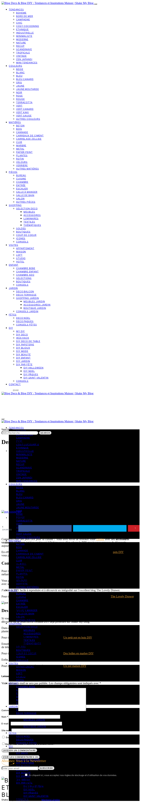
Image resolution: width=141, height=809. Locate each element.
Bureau (21, 175)
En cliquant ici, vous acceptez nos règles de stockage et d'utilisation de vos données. (73, 775)
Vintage (21, 56)
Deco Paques (25, 321)
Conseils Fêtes (26, 324)
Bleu (19, 75)
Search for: (7, 429)
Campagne (23, 19)
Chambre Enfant (27, 271)
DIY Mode (22, 351)
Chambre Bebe (25, 268)
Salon (20, 198)
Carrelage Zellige (28, 138)
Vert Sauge (24, 115)
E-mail (5, 723)
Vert (19, 105)
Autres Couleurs (28, 119)
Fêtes (13, 314)
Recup (20, 46)
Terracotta (24, 102)
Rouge (20, 99)
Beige (19, 69)
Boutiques (23, 231)
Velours (22, 162)
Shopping (15, 205)
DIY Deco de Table (28, 341)
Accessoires (32, 215)
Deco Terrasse (26, 294)
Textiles (29, 221)
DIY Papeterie (25, 344)
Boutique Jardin (35, 308)
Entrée (21, 185)
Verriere (22, 165)
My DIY (20, 331)
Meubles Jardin (34, 301)
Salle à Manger (26, 192)
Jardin (13, 288)
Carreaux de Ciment (30, 135)
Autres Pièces (25, 201)
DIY (11, 328)
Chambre (22, 182)
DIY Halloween (34, 367)
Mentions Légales (50, 799)
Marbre (21, 145)
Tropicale (23, 52)
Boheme (21, 12)
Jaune (20, 85)
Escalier (22, 188)
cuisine (100, 539)
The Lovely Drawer (122, 596)
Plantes (22, 155)
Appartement (25, 248)
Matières (15, 122)
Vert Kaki (22, 112)
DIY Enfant (23, 357)
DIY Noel (29, 371)
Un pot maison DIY (74, 665)
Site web (6, 730)
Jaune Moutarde (27, 89)
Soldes (21, 228)
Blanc (20, 72)
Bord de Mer (24, 16)
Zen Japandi (24, 59)
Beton (20, 125)
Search (45, 433)
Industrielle (25, 32)
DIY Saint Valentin (36, 377)
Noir (19, 92)
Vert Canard (25, 109)
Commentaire (9, 710)
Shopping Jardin (27, 298)
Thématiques (32, 225)
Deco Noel (23, 318)
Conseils (22, 241)
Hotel (20, 261)
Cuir (19, 142)
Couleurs (15, 65)
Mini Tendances (26, 62)
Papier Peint (24, 152)
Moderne (22, 39)
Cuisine (21, 178)
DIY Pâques (31, 374)
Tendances (16, 9)
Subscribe (46, 768)
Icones (20, 238)
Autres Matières (27, 168)
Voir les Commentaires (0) (20, 757)
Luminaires (31, 218)
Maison (21, 251)
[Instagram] (7, 390)
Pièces (13, 172)
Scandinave (24, 49)
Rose (19, 95)
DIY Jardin (23, 361)
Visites (13, 245)
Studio (21, 258)
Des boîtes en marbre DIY (78, 653)
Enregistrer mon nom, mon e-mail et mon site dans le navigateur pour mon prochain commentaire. (57, 737)
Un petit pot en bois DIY (77, 637)
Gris (19, 82)
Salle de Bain (25, 195)
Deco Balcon (25, 291)
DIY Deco (22, 334)
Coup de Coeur (26, 235)
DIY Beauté (23, 354)
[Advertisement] (70, 482)
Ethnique (22, 29)
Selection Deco (27, 208)
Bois (19, 129)
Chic (19, 22)
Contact (15, 384)
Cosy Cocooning (27, 26)
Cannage (22, 132)
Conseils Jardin (27, 311)
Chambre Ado (25, 274)
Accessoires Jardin (37, 304)
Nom (4, 716)
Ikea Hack (22, 337)
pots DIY (118, 552)
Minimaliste (24, 36)
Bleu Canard (25, 79)
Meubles (29, 211)
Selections (24, 278)
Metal (20, 148)
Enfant (13, 265)
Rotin (20, 158)
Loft (19, 255)
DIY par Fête (24, 364)
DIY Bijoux (23, 347)
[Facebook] (2, 390)
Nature (21, 42)
